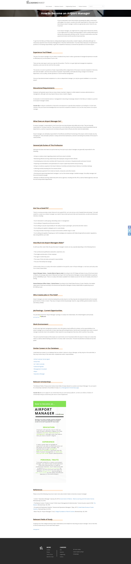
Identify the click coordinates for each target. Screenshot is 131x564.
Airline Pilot (37, 361)
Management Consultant (40, 369)
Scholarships (76, 554)
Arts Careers (49, 6)
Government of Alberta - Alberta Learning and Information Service (77, 499)
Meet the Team (50, 556)
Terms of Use (50, 554)
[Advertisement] (44, 194)
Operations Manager (39, 374)
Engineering (62, 554)
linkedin (129, 234)
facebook (129, 227)
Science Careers (83, 6)
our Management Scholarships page (69, 388)
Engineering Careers (71, 6)
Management (36, 529)
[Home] (36, 2)
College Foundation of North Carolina (64, 511)
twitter (129, 230)
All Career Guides (77, 549)
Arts (61, 549)
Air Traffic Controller (39, 364)
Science (61, 556)
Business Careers (59, 6)
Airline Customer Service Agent (42, 359)
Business (62, 552)
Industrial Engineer (39, 366)
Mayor (35, 371)
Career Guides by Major (78, 551)
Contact (48, 549)
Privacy (48, 552)
